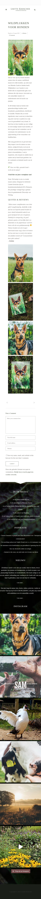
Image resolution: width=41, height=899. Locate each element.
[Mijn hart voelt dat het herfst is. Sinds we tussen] (20, 846)
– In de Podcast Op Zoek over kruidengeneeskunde (20, 519)
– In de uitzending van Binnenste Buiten (20, 503)
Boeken (24, 33)
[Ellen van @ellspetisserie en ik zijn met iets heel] (20, 634)
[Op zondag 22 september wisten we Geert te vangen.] (20, 719)
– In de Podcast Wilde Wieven (20, 499)
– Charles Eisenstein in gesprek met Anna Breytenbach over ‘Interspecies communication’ (20, 537)
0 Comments (12, 35)
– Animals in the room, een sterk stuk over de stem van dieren (20, 552)
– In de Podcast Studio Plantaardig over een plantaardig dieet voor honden (20, 507)
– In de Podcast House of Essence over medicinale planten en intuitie (20, 516)
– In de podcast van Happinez (20, 513)
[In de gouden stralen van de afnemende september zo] (20, 804)
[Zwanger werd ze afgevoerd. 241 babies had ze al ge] (20, 677)
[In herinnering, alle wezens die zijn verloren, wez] (20, 762)
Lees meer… (20, 582)
